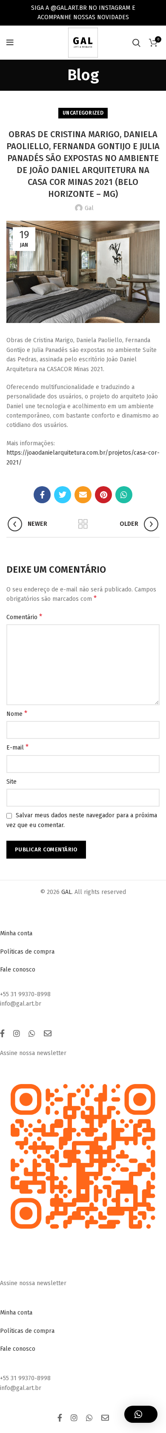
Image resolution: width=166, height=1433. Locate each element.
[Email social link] (83, 494)
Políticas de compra (27, 951)
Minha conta (16, 933)
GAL (66, 892)
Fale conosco (17, 969)
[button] (140, 1414)
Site (11, 781)
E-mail (17, 747)
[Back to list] (83, 524)
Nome (16, 713)
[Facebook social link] (42, 494)
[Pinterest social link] (103, 494)
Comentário (24, 617)
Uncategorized (83, 113)
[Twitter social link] (62, 494)
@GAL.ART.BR (69, 8)
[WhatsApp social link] (123, 494)
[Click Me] (2, 1033)
